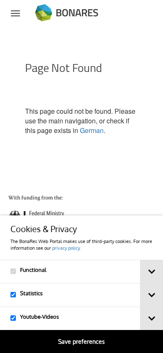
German (92, 130)
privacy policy (65, 248)
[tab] (151, 271)
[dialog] (81, 284)
